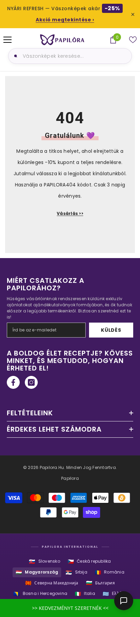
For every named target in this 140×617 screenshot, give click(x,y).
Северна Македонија (51, 582)
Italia (85, 593)
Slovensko (44, 561)
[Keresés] (14, 56)
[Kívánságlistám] (133, 39)
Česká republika (89, 561)
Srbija (76, 572)
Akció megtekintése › (65, 19)
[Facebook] (13, 382)
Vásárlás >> (70, 213)
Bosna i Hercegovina (40, 593)
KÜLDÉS (111, 330)
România (109, 572)
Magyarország (37, 572)
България (100, 582)
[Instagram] (31, 382)
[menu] (7, 40)
